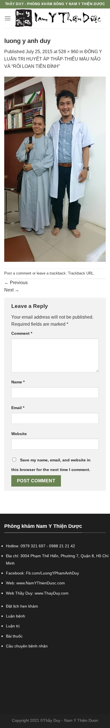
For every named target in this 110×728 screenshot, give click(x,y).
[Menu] (7, 18)
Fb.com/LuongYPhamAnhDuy (52, 573)
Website (19, 433)
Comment (21, 333)
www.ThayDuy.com (52, 593)
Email (17, 407)
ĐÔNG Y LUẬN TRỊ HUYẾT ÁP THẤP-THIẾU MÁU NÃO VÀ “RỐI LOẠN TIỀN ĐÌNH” (53, 58)
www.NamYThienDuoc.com (40, 583)
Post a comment (17, 273)
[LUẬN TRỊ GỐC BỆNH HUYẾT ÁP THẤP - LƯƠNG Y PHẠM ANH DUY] (58, 18)
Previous (16, 282)
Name (18, 382)
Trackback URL (80, 273)
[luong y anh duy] (55, 169)
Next (11, 290)
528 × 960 (68, 51)
